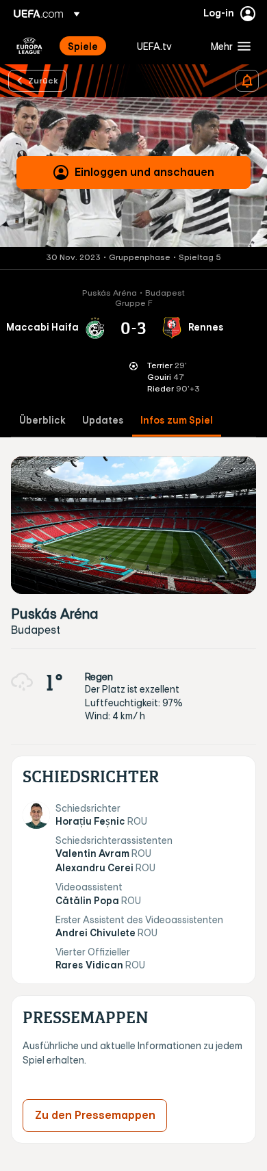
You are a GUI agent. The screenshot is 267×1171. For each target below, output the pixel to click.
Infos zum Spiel (176, 420)
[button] (227, 46)
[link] (83, 46)
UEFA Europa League (29, 46)
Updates (103, 420)
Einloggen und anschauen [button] (144, 172)
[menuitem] (91, 46)
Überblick (42, 420)
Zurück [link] (43, 80)
